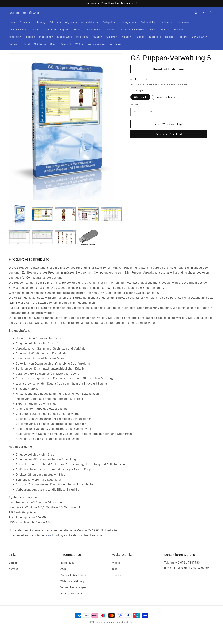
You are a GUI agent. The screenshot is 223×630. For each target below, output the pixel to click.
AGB (63, 569)
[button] (196, 13)
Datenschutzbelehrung (73, 575)
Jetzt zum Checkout (169, 134)
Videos (116, 562)
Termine (117, 575)
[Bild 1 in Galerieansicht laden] (19, 214)
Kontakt (13, 569)
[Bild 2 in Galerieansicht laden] (42, 214)
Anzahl (134, 104)
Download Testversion (169, 69)
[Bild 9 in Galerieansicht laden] (88, 237)
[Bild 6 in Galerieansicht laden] (19, 237)
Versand (149, 84)
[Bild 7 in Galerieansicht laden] (42, 237)
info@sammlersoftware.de (191, 567)
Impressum (67, 562)
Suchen (13, 562)
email (49, 535)
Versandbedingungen (73, 587)
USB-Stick (140, 97)
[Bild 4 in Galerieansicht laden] (88, 214)
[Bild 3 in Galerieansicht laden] (65, 214)
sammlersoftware (105, 622)
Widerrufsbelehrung (72, 581)
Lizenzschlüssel (166, 97)
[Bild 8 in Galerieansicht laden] (65, 237)
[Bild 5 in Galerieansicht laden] (111, 214)
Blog (114, 569)
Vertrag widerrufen (71, 593)
